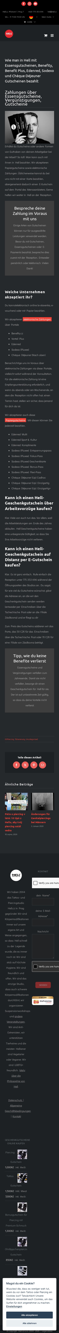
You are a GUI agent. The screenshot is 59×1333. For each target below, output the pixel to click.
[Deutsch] (33, 16)
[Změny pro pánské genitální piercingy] (42, 801)
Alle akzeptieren (29, 1315)
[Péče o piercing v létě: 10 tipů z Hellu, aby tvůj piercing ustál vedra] (16, 801)
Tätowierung (20, 739)
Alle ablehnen (30, 1323)
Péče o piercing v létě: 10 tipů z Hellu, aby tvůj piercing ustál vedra (15, 822)
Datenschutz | (16, 1100)
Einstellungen (14, 1306)
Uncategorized (32, 739)
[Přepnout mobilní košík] (45, 35)
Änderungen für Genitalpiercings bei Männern (40, 818)
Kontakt (17, 1116)
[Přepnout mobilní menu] (52, 35)
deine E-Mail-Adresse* (43, 913)
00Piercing (9, 739)
